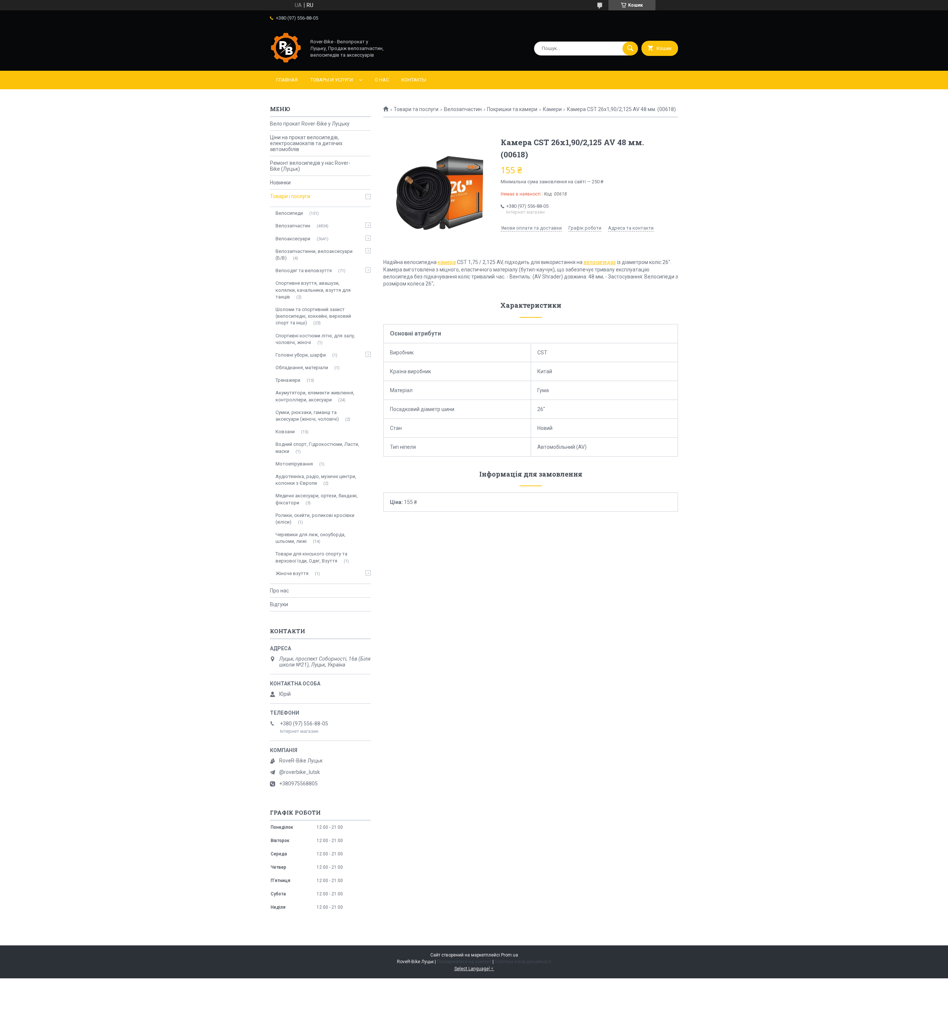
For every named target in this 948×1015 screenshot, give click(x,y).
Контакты (413, 80)
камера (447, 262)
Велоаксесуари (293, 238)
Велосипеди (289, 213)
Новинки (280, 183)
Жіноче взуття (292, 573)
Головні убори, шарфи (301, 355)
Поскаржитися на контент (464, 961)
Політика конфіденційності (523, 961)
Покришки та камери (512, 109)
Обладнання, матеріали (302, 367)
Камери (552, 109)
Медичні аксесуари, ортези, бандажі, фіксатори (317, 499)
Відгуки (279, 604)
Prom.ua (509, 955)
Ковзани (285, 431)
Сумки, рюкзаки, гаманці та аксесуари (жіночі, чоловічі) (307, 416)
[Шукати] (630, 48)
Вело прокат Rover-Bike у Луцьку (310, 124)
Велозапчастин (463, 109)
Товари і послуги (290, 196)
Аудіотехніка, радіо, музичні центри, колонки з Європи (316, 480)
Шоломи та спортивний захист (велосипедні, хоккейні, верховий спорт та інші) (313, 316)
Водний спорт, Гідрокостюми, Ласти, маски (317, 447)
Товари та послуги (416, 109)
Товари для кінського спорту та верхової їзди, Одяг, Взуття (311, 557)
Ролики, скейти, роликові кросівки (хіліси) (315, 518)
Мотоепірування (294, 464)
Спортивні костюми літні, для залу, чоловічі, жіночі (315, 339)
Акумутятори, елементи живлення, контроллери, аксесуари (315, 396)
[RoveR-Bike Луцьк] (286, 61)
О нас (382, 80)
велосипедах (600, 262)
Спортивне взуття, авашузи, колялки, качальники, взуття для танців (313, 289)
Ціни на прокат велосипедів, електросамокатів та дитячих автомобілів (306, 143)
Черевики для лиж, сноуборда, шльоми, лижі (311, 538)
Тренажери (288, 380)
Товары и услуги (331, 80)
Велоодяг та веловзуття (304, 270)
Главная (287, 80)
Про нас (279, 591)
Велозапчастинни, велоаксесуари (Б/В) (314, 254)
